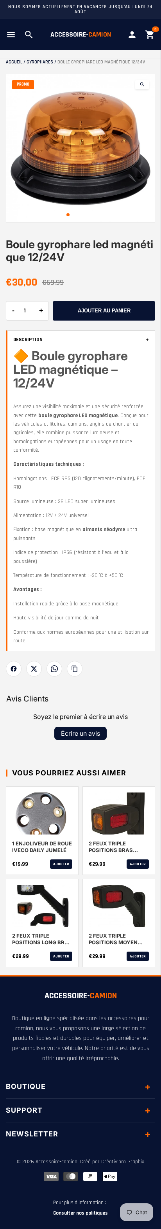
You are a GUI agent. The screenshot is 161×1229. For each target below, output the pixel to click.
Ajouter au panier (104, 311)
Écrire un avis (80, 733)
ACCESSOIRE (81, 996)
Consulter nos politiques (80, 1213)
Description (81, 340)
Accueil (14, 62)
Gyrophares (40, 62)
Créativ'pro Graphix (122, 1161)
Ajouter (61, 864)
